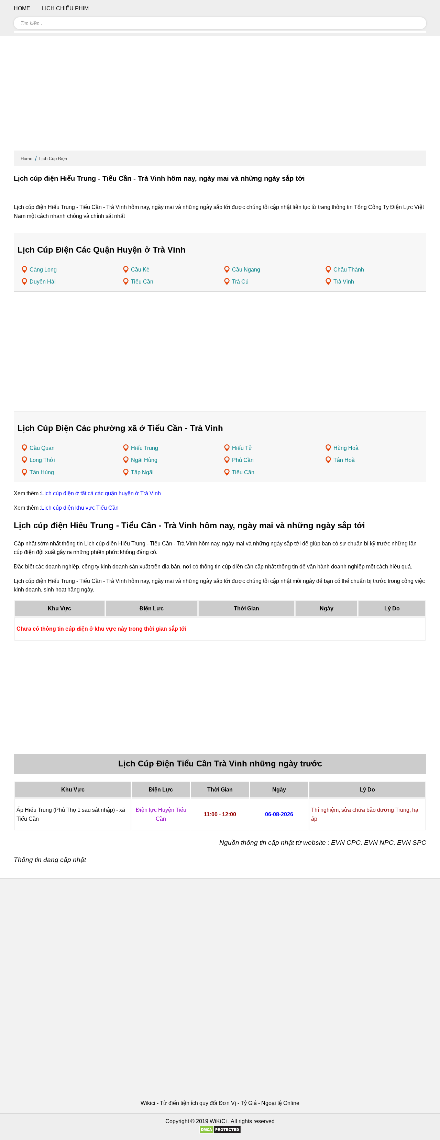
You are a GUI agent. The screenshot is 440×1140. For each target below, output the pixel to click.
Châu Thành (348, 270)
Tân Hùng (42, 472)
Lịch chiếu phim (65, 8)
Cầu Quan (42, 448)
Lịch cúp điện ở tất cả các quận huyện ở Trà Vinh (101, 493)
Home (26, 158)
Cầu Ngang (246, 270)
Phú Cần (243, 460)
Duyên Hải (43, 282)
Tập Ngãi (142, 472)
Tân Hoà (344, 460)
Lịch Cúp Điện (53, 158)
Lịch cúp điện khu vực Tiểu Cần (80, 508)
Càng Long (43, 270)
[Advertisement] (220, 96)
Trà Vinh (343, 282)
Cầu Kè (140, 270)
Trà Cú (240, 282)
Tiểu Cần (142, 282)
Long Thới (42, 460)
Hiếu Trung (144, 448)
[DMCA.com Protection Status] (220, 1132)
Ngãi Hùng (144, 460)
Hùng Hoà (346, 448)
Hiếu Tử (242, 448)
